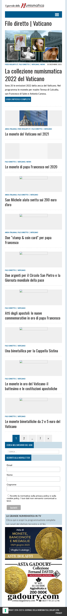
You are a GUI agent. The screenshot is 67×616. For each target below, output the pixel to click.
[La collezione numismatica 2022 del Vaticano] (33, 60)
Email (9, 465)
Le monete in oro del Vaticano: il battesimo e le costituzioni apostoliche (31, 386)
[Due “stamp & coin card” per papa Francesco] (33, 227)
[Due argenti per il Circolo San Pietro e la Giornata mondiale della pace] (33, 265)
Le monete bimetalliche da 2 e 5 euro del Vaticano (32, 423)
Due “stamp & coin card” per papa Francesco (28, 240)
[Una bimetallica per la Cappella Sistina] (33, 341)
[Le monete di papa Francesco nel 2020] (33, 157)
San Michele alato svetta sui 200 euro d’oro (31, 202)
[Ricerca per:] (33, 451)
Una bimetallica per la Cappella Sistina (31, 350)
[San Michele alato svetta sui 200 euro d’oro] (33, 190)
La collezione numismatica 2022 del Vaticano (33, 74)
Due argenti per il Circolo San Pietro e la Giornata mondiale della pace (32, 277)
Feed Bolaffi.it (11, 64)
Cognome (11, 484)
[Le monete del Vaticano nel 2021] (33, 124)
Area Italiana (11, 129)
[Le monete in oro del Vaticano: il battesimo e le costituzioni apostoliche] (33, 373)
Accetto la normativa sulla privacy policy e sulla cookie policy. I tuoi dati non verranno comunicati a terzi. (31, 498)
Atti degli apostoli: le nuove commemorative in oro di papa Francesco (32, 315)
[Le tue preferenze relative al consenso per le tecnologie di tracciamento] (5, 610)
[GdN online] (33, 5)
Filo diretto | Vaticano (29, 64)
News (42, 64)
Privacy (59, 613)
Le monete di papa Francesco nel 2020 (31, 166)
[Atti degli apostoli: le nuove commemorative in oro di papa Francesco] (33, 303)
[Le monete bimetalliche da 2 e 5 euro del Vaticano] (33, 411)
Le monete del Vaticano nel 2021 (27, 134)
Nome (10, 475)
